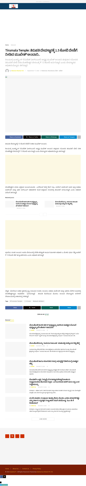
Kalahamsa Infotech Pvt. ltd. (45, 472)
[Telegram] (0, 485)
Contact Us (25, 468)
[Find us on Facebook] (7, 436)
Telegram (4, 485)
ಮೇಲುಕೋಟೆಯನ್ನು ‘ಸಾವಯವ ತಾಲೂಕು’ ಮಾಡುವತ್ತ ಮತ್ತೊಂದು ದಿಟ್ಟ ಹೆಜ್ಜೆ (66, 203)
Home (7, 45)
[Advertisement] (43, 27)
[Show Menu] (6, 6)
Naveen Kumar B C (18, 70)
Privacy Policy (37, 468)
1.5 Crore (28, 301)
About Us (15, 468)
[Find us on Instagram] (17, 436)
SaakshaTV (13, 472)
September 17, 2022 (33, 70)
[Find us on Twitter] (12, 436)
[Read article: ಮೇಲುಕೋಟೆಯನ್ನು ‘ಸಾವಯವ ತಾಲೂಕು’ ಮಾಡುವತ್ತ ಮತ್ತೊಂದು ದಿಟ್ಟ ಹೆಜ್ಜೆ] (49, 204)
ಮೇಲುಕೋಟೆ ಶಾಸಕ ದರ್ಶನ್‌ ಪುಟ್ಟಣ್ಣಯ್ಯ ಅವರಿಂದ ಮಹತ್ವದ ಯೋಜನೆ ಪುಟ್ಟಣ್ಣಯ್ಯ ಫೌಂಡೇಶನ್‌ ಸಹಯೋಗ (27, 204)
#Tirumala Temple (16, 301)
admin (32, 330)
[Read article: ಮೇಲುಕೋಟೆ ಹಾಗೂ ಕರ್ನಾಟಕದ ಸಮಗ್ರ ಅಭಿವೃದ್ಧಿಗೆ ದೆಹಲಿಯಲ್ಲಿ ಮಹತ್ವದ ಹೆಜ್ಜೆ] (15, 367)
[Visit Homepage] (13, 6)
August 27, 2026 (21, 208)
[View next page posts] (44, 214)
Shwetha (33, 387)
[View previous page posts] (41, 214)
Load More (43, 419)
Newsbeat (51, 70)
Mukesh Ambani (38, 301)
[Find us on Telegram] (22, 436)
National (13, 45)
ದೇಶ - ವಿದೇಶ (58, 70)
